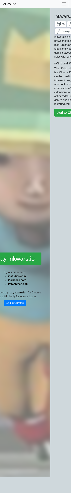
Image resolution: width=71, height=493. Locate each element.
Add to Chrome (15, 302)
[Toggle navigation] (63, 4)
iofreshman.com (18, 284)
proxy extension (17, 292)
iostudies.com (17, 276)
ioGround (9, 4)
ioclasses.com (17, 280)
